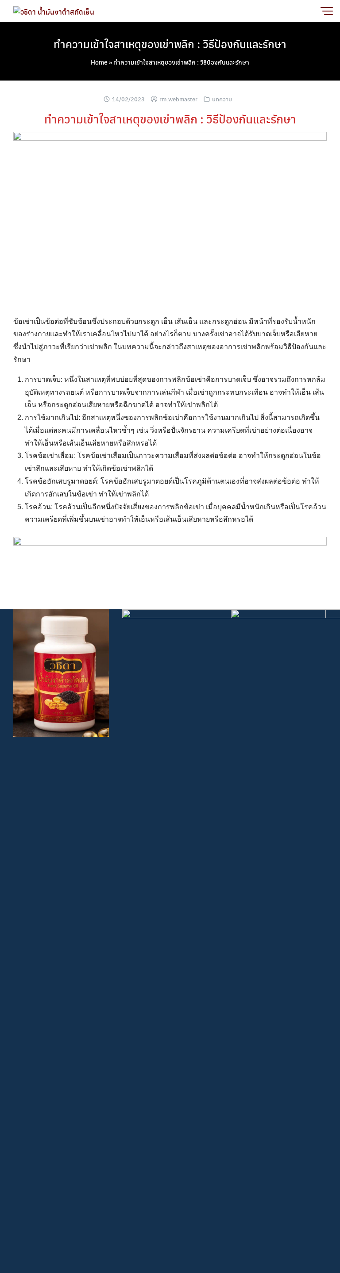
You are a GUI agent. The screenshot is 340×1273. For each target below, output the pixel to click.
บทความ (222, 99)
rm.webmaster (178, 99)
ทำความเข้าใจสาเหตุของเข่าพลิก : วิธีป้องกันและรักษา (170, 43)
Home (99, 62)
